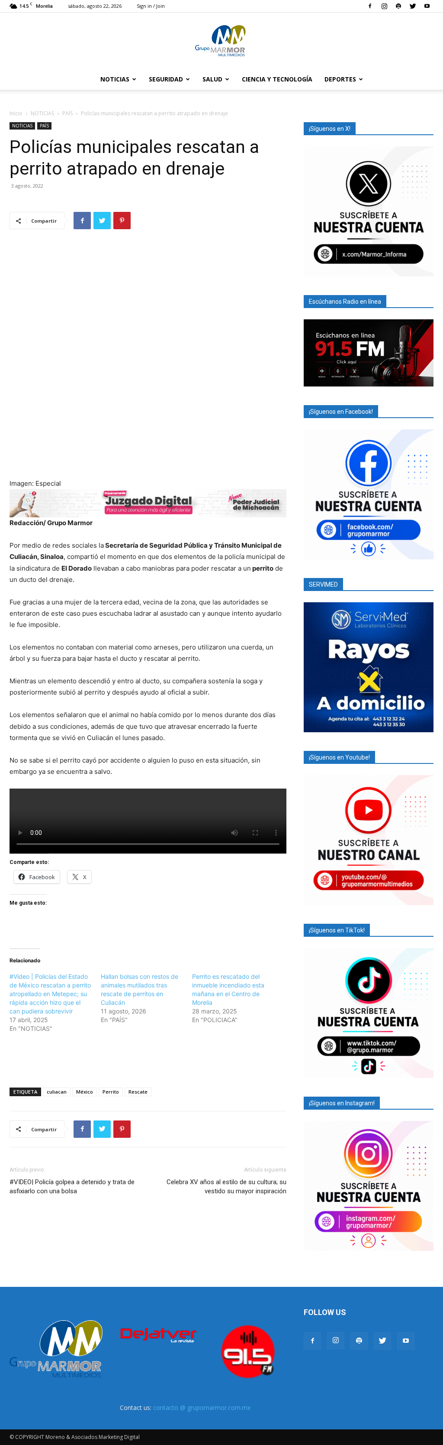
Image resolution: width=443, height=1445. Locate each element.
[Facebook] (369, 6)
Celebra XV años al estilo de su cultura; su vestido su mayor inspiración (226, 1186)
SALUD (212, 79)
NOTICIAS (114, 79)
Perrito (111, 1091)
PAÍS (67, 113)
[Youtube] (427, 6)
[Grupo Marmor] (221, 41)
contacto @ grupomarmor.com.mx (201, 1407)
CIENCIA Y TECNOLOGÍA (277, 79)
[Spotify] (398, 6)
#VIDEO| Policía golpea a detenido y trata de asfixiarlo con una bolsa (72, 1186)
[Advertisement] (148, 1059)
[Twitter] (412, 6)
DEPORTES (340, 79)
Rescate (138, 1091)
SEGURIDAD (166, 79)
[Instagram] (384, 6)
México (84, 1091)
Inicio (16, 113)
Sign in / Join (151, 6)
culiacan (57, 1091)
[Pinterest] (122, 220)
